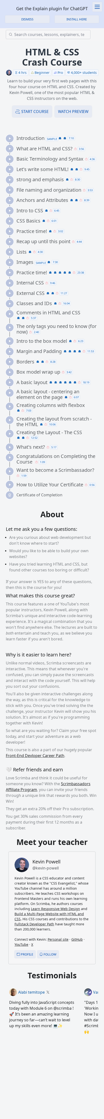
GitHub (77, 939)
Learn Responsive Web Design (55, 908)
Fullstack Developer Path (34, 924)
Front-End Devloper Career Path (35, 755)
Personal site (58, 939)
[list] (54, 317)
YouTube (21, 944)
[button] (77, 19)
